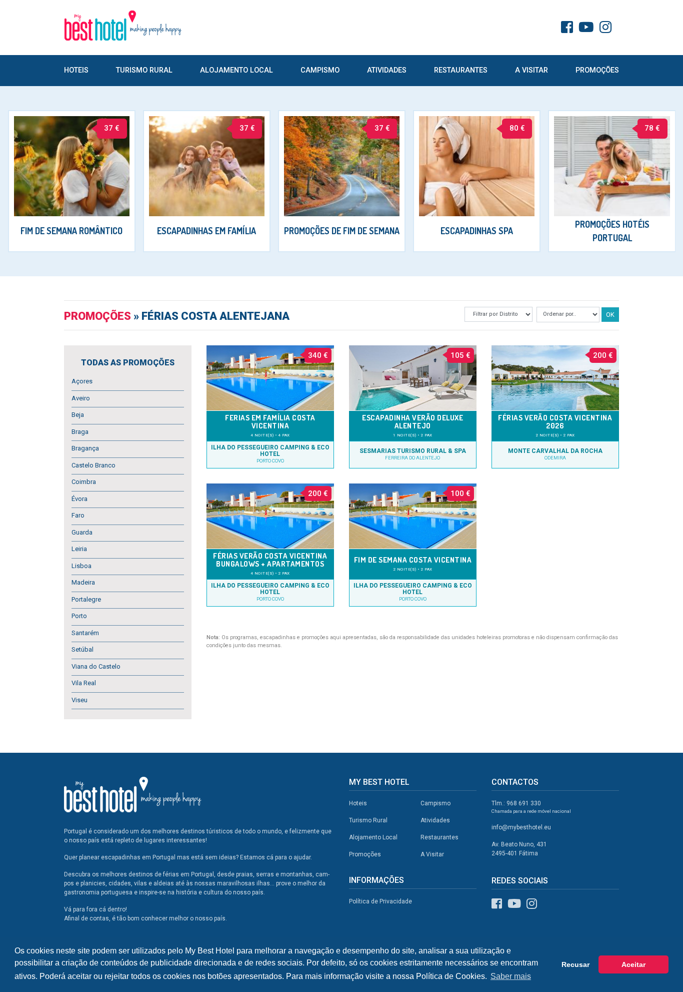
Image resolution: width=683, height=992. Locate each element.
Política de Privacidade (380, 901)
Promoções (597, 70)
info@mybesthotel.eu (521, 827)
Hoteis (76, 70)
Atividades (386, 70)
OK (610, 314)
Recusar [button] (576, 964)
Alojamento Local (236, 70)
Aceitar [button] (634, 964)
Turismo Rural (144, 70)
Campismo (320, 70)
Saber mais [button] (510, 976)
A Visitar (531, 70)
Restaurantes (461, 70)
